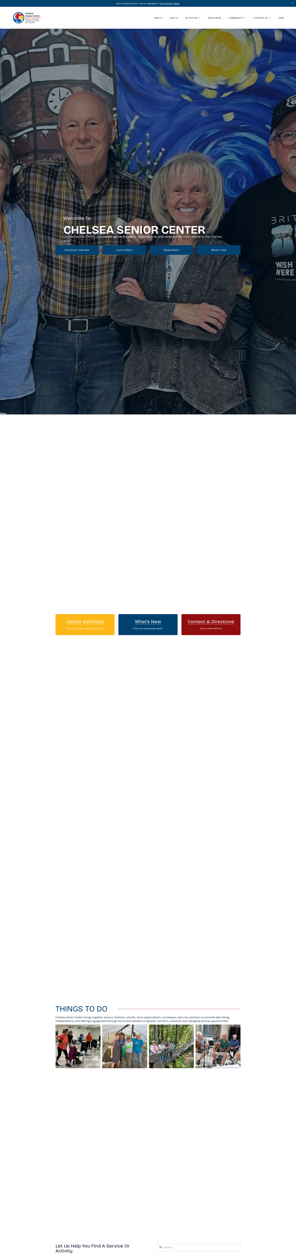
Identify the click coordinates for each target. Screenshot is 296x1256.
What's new (218, 250)
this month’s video (170, 3)
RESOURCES (214, 17)
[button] (293, 3)
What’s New (148, 621)
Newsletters (171, 250)
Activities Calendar (77, 250)
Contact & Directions (211, 621)
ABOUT (158, 17)
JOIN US (174, 17)
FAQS (281, 17)
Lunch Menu (124, 250)
